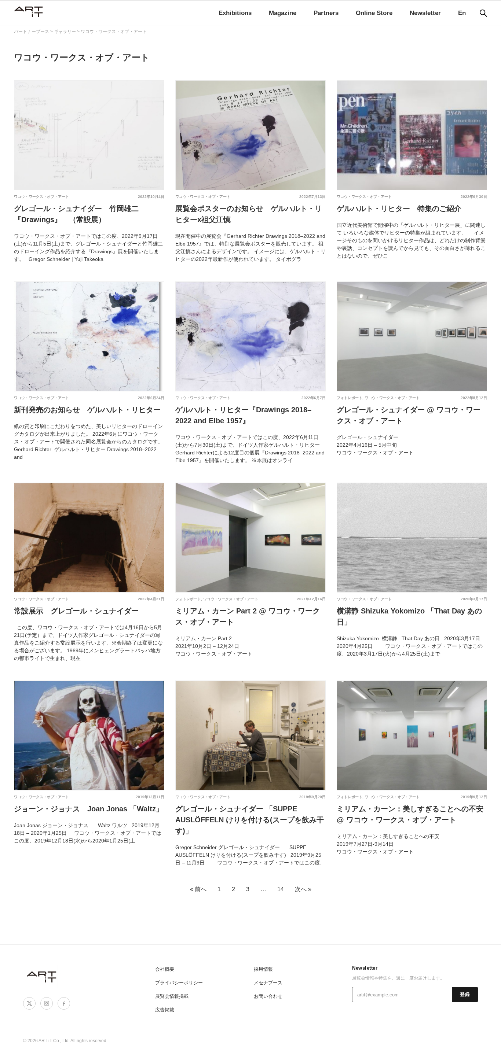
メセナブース (268, 982)
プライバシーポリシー (179, 982)
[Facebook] (64, 1003)
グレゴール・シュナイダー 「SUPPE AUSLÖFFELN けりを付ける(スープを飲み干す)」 (249, 820)
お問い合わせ (268, 996)
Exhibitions (235, 13)
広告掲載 (164, 1010)
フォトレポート (349, 398)
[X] (29, 1003)
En (462, 13)
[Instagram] (46, 1003)
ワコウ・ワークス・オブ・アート (41, 197)
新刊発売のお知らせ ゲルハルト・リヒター (87, 410)
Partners (326, 13)
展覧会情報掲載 (172, 996)
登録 (465, 994)
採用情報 (263, 969)
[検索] (483, 13)
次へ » (303, 889)
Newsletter (425, 13)
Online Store (374, 13)
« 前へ (198, 889)
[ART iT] (42, 976)
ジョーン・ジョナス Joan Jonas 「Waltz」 (88, 809)
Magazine (282, 13)
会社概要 (164, 969)
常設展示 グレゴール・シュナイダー (76, 611)
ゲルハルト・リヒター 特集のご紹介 (399, 208)
